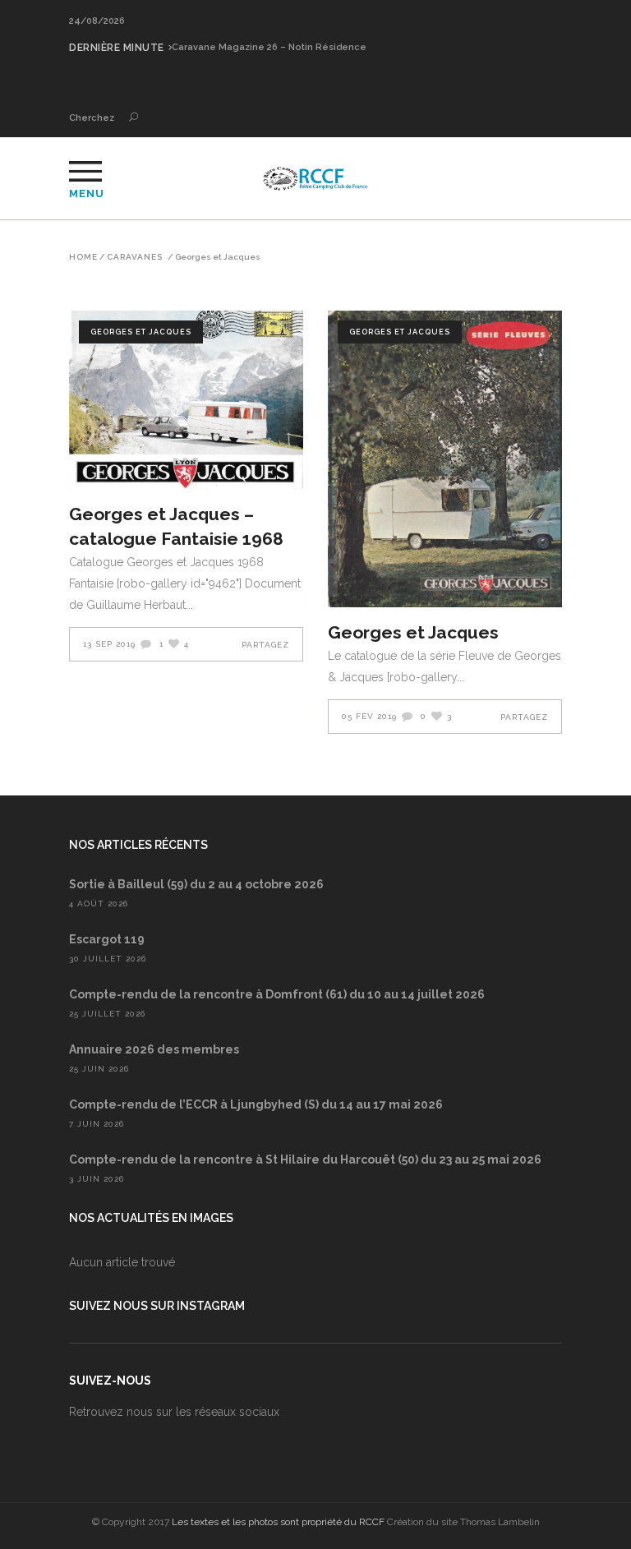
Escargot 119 (107, 939)
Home (83, 257)
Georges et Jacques (140, 332)
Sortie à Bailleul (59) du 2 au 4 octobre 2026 (196, 884)
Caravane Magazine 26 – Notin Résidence (269, 47)
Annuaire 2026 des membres (154, 1049)
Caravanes (135, 257)
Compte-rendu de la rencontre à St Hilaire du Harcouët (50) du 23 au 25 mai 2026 (305, 1159)
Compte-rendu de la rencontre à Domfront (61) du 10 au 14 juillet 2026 (277, 994)
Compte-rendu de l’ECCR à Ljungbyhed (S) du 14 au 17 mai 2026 (256, 1104)
